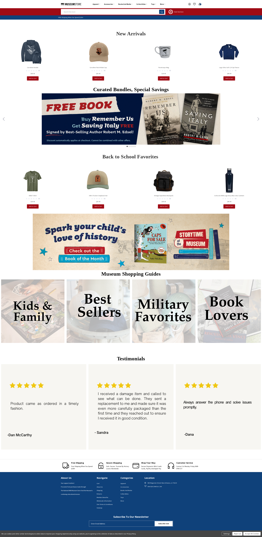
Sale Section (178, 12)
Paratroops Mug (163, 67)
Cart (98, 483)
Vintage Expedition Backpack (163, 196)
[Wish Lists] (193, 4)
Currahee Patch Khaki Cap (98, 67)
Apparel (96, 4)
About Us (100, 487)
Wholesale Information (104, 501)
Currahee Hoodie (32, 67)
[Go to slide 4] (133, 146)
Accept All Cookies (252, 534)
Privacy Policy (131, 534)
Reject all (237, 534)
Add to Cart (33, 78)
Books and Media (124, 4)
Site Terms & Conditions (105, 504)
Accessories (108, 4)
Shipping (100, 490)
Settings (226, 534)
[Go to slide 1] (127, 146)
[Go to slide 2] (258, 119)
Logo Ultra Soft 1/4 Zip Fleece (229, 67)
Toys (153, 4)
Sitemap (99, 508)
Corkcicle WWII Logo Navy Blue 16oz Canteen (229, 196)
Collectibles (141, 4)
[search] (161, 12)
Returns (99, 494)
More (162, 4)
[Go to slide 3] (131, 146)
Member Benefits (102, 497)
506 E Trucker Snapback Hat (98, 196)
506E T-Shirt (33, 196)
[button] (131, 242)
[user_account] (188, 4)
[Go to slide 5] (3, 119)
